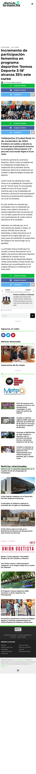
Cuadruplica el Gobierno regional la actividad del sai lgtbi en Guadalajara (15, 504)
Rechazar (14, 771)
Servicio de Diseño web (24, 635)
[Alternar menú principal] (32, 4)
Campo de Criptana (6, 651)
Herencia (21, 649)
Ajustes (24, 771)
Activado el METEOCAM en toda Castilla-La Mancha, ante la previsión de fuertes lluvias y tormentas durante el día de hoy (25, 437)
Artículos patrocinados (10, 635)
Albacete (3, 645)
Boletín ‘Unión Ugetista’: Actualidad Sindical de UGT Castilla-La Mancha (15, 557)
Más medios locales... (25, 651)
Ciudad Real (4, 653)
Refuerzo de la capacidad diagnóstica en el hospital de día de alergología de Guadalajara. (17, 471)
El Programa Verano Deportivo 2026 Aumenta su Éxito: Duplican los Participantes (15, 593)
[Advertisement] (18, 26)
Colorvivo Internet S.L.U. (19, 659)
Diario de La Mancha (25, 647)
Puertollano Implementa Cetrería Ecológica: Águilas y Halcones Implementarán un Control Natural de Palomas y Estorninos (18, 620)
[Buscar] (32, 315)
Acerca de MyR (21, 637)
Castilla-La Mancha (7, 310)
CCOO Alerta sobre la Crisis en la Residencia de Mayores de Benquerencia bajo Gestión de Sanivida (16, 531)
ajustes (18, 767)
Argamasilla (4, 649)
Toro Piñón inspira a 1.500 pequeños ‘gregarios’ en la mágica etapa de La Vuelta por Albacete (18, 565)
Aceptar (6, 771)
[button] (18, 670)
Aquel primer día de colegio (13, 365)
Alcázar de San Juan (7, 647)
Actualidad (5, 47)
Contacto (13, 637)
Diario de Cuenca (24, 645)
